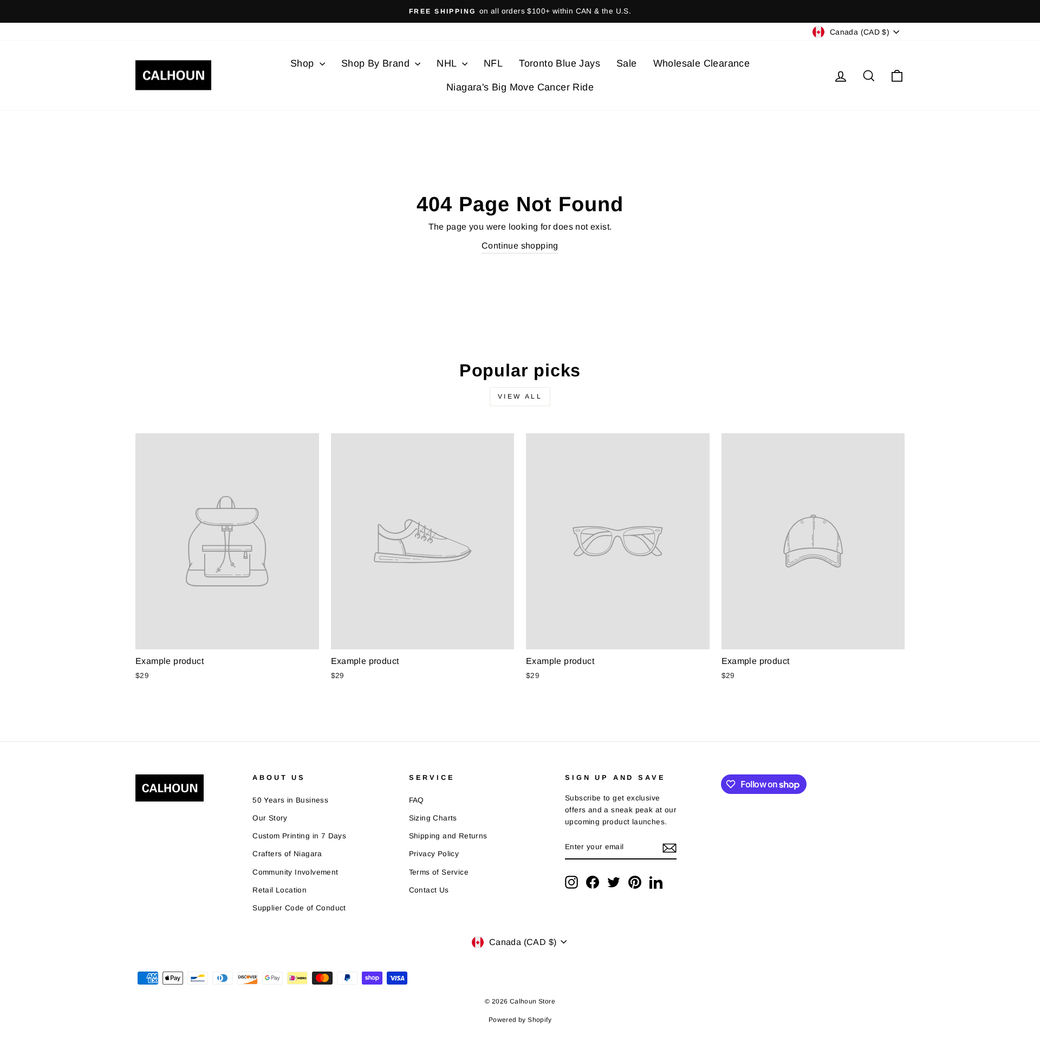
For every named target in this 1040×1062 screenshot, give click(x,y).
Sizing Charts (433, 818)
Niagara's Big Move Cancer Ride (520, 87)
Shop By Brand (377, 63)
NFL (493, 63)
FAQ (416, 800)
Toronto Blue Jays (559, 63)
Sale (626, 63)
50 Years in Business (290, 800)
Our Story (270, 818)
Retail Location (279, 890)
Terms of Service (439, 872)
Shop (303, 63)
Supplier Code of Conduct (299, 908)
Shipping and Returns (448, 836)
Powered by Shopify (520, 1020)
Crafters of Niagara (287, 854)
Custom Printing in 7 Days (299, 836)
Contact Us (429, 890)
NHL (448, 63)
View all (520, 396)
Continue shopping (520, 245)
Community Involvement (295, 872)
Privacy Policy (434, 854)
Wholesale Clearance (701, 63)
